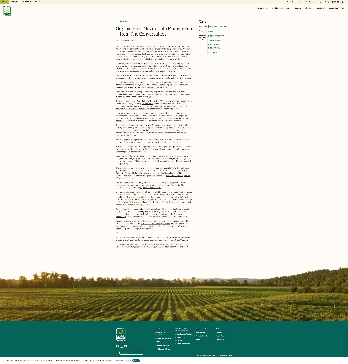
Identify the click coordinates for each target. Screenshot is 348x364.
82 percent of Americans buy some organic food (152, 63)
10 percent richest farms (150, 188)
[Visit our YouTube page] (338, 2)
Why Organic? (262, 8)
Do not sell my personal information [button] (93, 360)
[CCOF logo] (7, 9)
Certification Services (280, 8)
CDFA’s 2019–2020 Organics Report (173, 247)
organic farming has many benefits (155, 68)
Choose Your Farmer (336, 8)
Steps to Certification (183, 334)
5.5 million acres (146, 104)
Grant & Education (182, 344)
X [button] (346, 359)
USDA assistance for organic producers (139, 182)
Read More (109, 360)
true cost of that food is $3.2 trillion (155, 224)
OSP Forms (159, 342)
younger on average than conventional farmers (160, 142)
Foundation (320, 8)
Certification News (162, 349)
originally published (129, 244)
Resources (296, 8)
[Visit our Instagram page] (335, 2)
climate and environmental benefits (140, 125)
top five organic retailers (171, 59)
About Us (290, 2)
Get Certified (26, 2)
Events (305, 2)
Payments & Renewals (160, 333)
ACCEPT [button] (136, 360)
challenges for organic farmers (163, 168)
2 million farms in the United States (144, 101)
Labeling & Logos (162, 345)
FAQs (325, 2)
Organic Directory (202, 336)
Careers (219, 332)
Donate (37, 2)
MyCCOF (4, 2)
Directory (312, 2)
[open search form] (329, 2)
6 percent (170, 66)
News (299, 2)
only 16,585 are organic (177, 101)
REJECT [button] (128, 360)
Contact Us (220, 339)
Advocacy (308, 8)
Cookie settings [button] (119, 360)
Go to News (123, 21)
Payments (14, 2)
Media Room (220, 336)
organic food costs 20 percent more (157, 75)
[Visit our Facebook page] (333, 2)
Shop (319, 2)
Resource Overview (163, 338)
